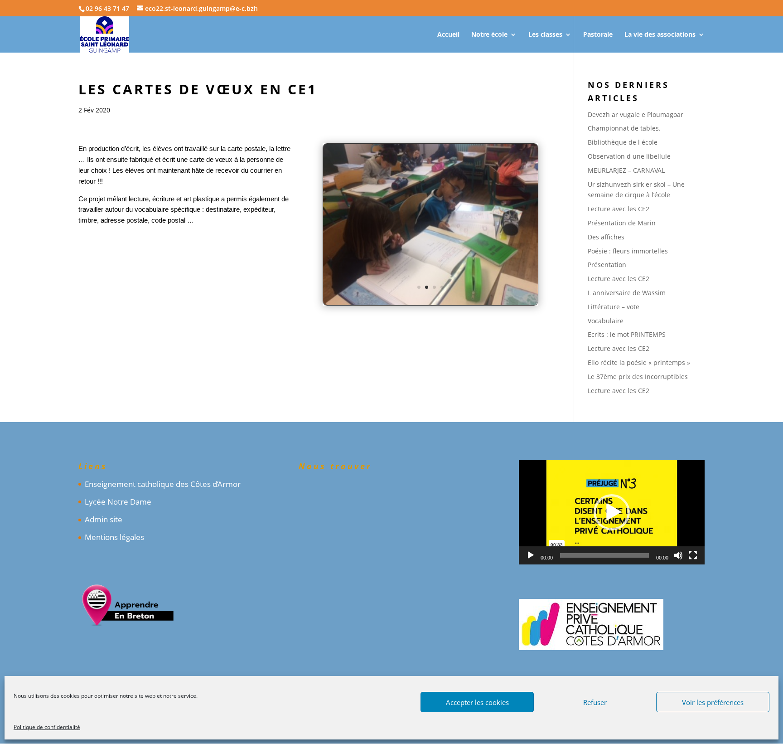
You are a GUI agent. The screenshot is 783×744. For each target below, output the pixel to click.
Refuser (595, 702)
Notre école (489, 35)
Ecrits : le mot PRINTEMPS (627, 334)
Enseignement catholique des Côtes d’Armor (163, 484)
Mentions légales (114, 537)
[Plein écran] (692, 555)
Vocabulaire (606, 320)
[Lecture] (530, 555)
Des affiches (606, 237)
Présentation (607, 264)
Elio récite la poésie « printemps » (639, 362)
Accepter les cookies (477, 702)
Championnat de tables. (624, 128)
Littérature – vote (613, 306)
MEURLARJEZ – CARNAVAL (626, 170)
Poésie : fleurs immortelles (628, 251)
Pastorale (598, 35)
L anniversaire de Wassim (627, 292)
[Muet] (678, 555)
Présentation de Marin (622, 223)
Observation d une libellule (629, 156)
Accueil (448, 35)
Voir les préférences (713, 702)
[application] (612, 512)
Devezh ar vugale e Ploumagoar (635, 114)
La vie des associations (660, 35)
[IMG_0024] (430, 305)
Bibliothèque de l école (622, 142)
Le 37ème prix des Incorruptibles (638, 376)
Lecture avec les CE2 (618, 208)
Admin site (103, 519)
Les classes (545, 35)
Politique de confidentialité (47, 727)
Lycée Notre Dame (118, 501)
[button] (612, 512)
